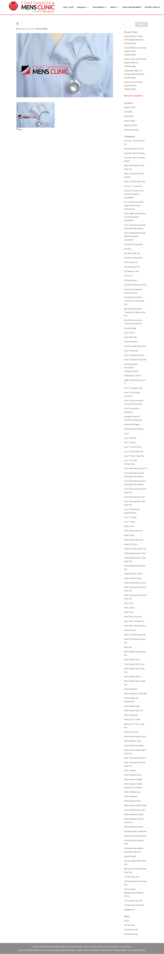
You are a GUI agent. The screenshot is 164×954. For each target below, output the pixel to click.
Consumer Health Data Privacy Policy (61, 950)
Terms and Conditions (137, 950)
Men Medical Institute (134, 745)
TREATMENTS (98, 7)
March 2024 (129, 120)
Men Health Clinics (132, 676)
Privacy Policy (105, 950)
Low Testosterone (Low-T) (135, 468)
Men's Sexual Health (133, 779)
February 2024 (130, 125)
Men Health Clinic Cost (134, 664)
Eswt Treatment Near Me (135, 359)
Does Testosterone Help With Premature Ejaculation (134, 236)
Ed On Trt (128, 275)
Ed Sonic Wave (130, 280)
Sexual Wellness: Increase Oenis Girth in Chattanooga (135, 51)
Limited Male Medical (133, 429)
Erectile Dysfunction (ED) (135, 284)
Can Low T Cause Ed (133, 186)
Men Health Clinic (132, 659)
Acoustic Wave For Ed (133, 148)
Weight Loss (129, 909)
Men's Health (130, 770)
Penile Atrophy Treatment (135, 831)
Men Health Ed (130, 689)
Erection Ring (130, 328)
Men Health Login (132, 706)
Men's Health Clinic (132, 775)
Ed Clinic (128, 249)
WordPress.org (130, 934)
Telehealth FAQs (119, 950)
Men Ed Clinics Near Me (134, 634)
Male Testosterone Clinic (135, 582)
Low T (127, 433)
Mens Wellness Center (134, 814)
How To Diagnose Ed (133, 388)
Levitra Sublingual (132, 424)
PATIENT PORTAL (152, 7)
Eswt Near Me (130, 337)
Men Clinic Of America (134, 621)
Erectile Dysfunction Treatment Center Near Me (134, 300)
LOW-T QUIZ (68, 7)
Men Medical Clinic (132, 741)
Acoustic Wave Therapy (134, 153)
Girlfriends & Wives (132, 375)
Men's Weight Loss (132, 792)
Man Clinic (129, 603)
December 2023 (131, 129)
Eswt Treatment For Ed (134, 355)
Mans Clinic (129, 607)
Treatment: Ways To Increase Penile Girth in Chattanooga (134, 74)
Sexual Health (130, 856)
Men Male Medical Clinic (135, 736)
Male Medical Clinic (133, 578)
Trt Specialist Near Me (134, 905)
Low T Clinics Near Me (134, 456)
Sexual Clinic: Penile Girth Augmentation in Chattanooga (135, 62)
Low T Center (130, 442)
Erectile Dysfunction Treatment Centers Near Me (135, 312)
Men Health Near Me (133, 710)
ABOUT (113, 7)
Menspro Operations (27, 29)
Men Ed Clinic (130, 630)
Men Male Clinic (131, 732)
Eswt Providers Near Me (135, 346)
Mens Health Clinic (132, 801)
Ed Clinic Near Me (132, 253)
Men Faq (128, 647)
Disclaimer (94, 950)
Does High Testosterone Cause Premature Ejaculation (134, 216)
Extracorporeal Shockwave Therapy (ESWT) (131, 367)
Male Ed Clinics (131, 544)
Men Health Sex (131, 715)
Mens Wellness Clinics (134, 826)
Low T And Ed (130, 438)
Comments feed (131, 929)
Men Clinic (129, 612)
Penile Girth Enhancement (135, 836)
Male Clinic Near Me (133, 530)
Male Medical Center (133, 573)
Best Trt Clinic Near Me (134, 181)
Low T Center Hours (133, 447)
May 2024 (128, 116)
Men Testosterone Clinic (135, 758)
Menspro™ (81, 7)
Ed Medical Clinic (131, 271)
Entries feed (129, 925)
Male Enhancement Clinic (135, 553)
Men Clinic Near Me (133, 616)
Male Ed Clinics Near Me (135, 548)
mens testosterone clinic (134, 810)
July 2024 (128, 111)
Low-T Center (130, 517)
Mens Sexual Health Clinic (135, 805)
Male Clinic (129, 526)
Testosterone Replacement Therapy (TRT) (133, 892)
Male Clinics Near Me (133, 539)
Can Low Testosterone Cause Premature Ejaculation (134, 194)
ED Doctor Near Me (133, 257)
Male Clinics (129, 535)
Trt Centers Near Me (133, 900)
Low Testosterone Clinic (134, 497)
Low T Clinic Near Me (133, 451)
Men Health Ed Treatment (135, 693)
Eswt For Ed (129, 332)
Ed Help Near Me (131, 267)
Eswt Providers (130, 341)
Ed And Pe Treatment (133, 244)
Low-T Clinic (129, 521)
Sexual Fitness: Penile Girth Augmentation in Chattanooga (134, 39)
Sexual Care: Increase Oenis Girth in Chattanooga (133, 85)
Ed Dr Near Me (130, 262)
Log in (126, 920)
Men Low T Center (132, 719)
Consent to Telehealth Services (31, 950)
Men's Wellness (131, 796)
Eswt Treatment (131, 350)
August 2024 (129, 107)
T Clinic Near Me (131, 876)
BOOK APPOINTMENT (132, 7)
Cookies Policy (83, 950)
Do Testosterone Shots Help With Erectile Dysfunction (134, 205)
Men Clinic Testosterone (135, 625)
